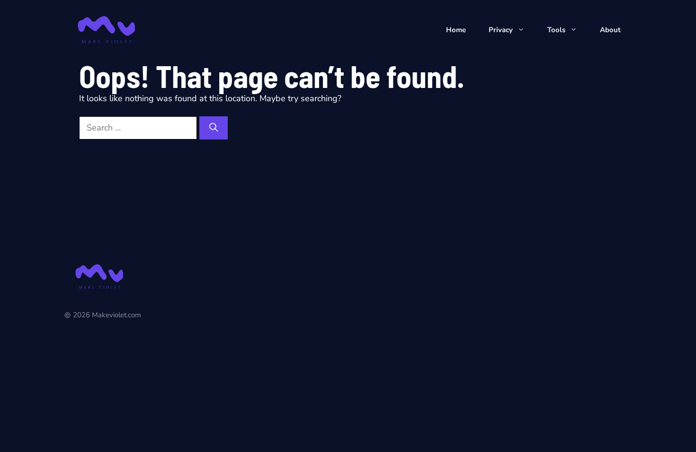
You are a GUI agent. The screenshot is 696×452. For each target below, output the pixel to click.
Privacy (501, 30)
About (610, 30)
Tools (556, 30)
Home (456, 30)
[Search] (213, 127)
